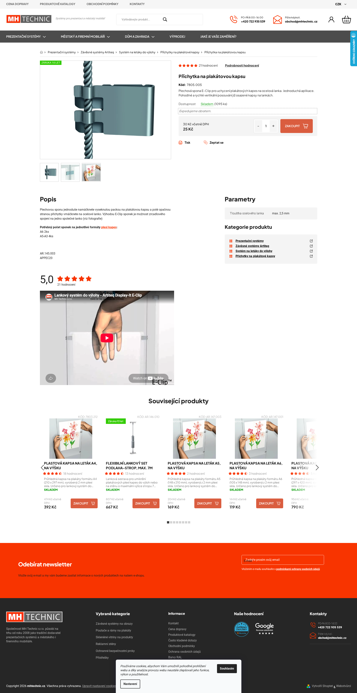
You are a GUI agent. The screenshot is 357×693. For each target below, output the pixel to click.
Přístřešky (102, 657)
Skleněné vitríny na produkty (114, 637)
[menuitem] (29, 37)
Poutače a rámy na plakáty (113, 630)
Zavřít (199, 147)
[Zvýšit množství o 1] (273, 126)
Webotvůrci (343, 686)
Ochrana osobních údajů (184, 651)
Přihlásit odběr (263, 579)
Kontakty (137, 4)
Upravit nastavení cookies (99, 686)
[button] (42, 467)
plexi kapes (109, 227)
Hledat (208, 19)
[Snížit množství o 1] (258, 126)
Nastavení (130, 684)
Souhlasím (227, 668)
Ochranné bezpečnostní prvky (115, 651)
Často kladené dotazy (182, 640)
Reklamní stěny (106, 644)
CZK (338, 4)
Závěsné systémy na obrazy (114, 623)
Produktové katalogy (57, 4)
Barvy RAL (175, 657)
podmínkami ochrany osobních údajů (298, 569)
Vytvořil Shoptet (322, 686)
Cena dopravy (17, 4)
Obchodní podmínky (102, 4)
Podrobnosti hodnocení (242, 65)
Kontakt (173, 623)
